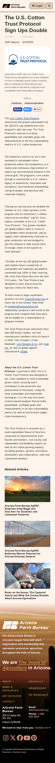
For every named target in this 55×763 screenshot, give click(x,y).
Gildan (23, 351)
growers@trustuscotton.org (22, 306)
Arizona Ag (16, 103)
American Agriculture (34, 103)
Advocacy (36, 681)
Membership (37, 688)
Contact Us (42, 727)
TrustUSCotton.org (35, 299)
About (6, 681)
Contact (8, 702)
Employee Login (19, 752)
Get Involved (11, 696)
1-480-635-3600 (37, 715)
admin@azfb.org (38, 710)
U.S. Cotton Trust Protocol (24, 118)
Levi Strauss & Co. (27, 344)
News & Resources (10, 689)
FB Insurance (38, 695)
